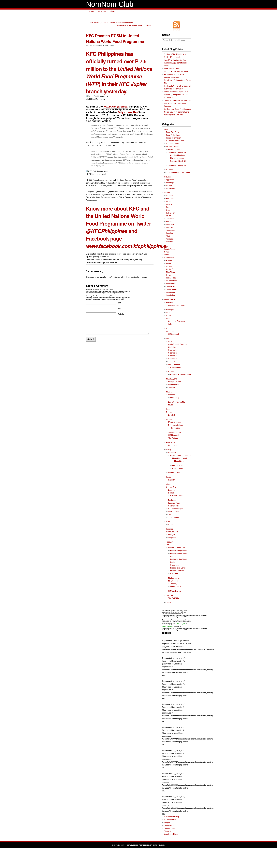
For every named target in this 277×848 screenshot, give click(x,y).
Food (166, 246)
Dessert (169, 186)
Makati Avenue (174, 364)
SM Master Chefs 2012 (177, 165)
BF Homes (172, 445)
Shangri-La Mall (174, 382)
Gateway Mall (173, 506)
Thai (168, 236)
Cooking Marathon (177, 155)
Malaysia (171, 535)
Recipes (169, 170)
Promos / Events (109, 45)
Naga (168, 409)
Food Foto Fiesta (172, 132)
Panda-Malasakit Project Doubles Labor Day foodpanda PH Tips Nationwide (177, 95)
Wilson (171, 324)
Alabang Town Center (176, 305)
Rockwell (171, 372)
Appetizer (170, 180)
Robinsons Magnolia (176, 509)
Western (169, 242)
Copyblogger (132, 845)
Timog (170, 515)
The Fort (169, 595)
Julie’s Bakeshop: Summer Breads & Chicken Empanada (110, 23)
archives (101, 11)
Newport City (173, 452)
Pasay (168, 450)
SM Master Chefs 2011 (177, 152)
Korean (169, 222)
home (91, 11)
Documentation (170, 820)
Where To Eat (169, 300)
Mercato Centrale (177, 571)
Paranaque (170, 442)
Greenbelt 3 (172, 356)
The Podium (173, 438)
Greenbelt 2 (172, 353)
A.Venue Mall (175, 367)
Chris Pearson (159, 845)
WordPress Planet (171, 834)
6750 (170, 341)
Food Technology (173, 135)
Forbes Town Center (178, 568)
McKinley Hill (173, 581)
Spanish (169, 233)
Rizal (168, 522)
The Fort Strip (173, 598)
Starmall (171, 388)
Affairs (99, 45)
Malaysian (170, 225)
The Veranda (175, 428)
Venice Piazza (175, 587)
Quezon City (171, 487)
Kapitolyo (172, 480)
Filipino (169, 201)
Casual (169, 266)
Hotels (168, 275)
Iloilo (168, 328)
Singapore (170, 529)
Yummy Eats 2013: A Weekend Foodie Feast (134, 26)
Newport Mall (177, 468)
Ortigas (169, 419)
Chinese (169, 196)
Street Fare (170, 287)
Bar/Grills (169, 261)
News (166, 252)
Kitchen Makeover (177, 158)
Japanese (170, 219)
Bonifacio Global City (176, 548)
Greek (168, 210)
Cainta (170, 525)
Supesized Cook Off (178, 161)
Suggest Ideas (169, 825)
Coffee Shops (171, 269)
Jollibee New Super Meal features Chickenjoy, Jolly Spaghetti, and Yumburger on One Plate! (177, 112)
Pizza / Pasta (171, 278)
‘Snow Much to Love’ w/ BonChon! (177, 100)
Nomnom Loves (172, 144)
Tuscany (173, 584)
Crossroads (174, 565)
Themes (167, 831)
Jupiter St (172, 362)
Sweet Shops (171, 289)
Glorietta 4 (172, 347)
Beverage (170, 183)
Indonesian (170, 213)
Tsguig (168, 603)
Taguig (169, 545)
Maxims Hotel (177, 465)
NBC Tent (174, 574)
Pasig (168, 477)
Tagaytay (169, 542)
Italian (168, 216)
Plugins (167, 823)
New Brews (170, 188)
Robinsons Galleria (175, 425)
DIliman (171, 493)
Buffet (168, 263)
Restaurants (169, 258)
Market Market (173, 578)
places (168, 484)
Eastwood (172, 500)
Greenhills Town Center (177, 321)
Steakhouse (171, 284)
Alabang (169, 302)
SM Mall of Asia (174, 473)
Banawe (171, 490)
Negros (169, 412)
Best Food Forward (175, 149)
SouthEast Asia (172, 532)
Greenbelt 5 (172, 359)
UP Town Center (176, 496)
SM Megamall (173, 385)
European (170, 199)
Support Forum (170, 828)
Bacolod (171, 415)
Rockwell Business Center (180, 375)
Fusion (169, 207)
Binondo (171, 395)
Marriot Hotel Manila (180, 458)
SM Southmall (173, 334)
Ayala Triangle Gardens (177, 344)
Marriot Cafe (179, 461)
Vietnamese (171, 239)
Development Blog (171, 817)
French (169, 204)
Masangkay (174, 398)
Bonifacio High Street (178, 551)
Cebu (168, 313)
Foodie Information (173, 138)
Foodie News (169, 249)
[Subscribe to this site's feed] (176, 24)
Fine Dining (170, 272)
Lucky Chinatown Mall (177, 402)
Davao (168, 315)
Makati (168, 338)
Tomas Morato (173, 517)
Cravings (167, 177)
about (113, 11)
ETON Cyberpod (174, 422)
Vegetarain (170, 292)
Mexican (169, 227)
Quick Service (171, 281)
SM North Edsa (174, 512)
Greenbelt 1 (172, 350)
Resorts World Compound (180, 455)
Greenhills (170, 318)
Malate (171, 405)
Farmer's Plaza (174, 503)
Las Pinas (170, 331)
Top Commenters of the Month (178, 173)
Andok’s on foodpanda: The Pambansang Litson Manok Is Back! (175, 63)
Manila (169, 392)
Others (166, 255)
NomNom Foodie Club (175, 141)
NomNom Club (109, 4)
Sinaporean (170, 230)
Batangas (170, 310)
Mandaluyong (171, 379)
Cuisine (167, 193)
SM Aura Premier (174, 591)
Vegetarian (170, 295)
